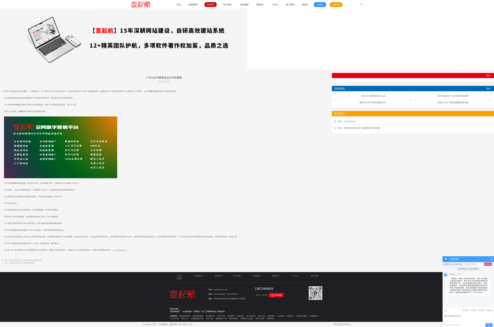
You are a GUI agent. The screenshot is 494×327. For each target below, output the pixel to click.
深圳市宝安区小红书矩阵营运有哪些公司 (25, 260)
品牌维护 (231, 316)
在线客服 (276, 295)
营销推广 (290, 316)
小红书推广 (227, 4)
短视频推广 (193, 4)
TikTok (275, 4)
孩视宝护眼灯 (302, 316)
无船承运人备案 (246, 319)
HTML (185, 324)
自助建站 (320, 4)
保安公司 (184, 319)
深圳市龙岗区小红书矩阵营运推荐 (453, 96)
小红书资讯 (486, 66)
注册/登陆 (336, 4)
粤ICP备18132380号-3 (342, 324)
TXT (191, 324)
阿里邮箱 (270, 319)
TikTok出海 (174, 319)
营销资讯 (210, 4)
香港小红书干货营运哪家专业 (372, 102)
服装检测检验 (198, 316)
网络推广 (260, 4)
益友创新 (261, 316)
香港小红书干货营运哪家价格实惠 (453, 102)
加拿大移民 (259, 319)
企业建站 (281, 316)
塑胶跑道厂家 (221, 319)
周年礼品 (209, 319)
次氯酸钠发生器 (197, 319)
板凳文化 (240, 316)
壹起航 (305, 4)
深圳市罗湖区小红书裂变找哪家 (21, 263)
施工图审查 (210, 316)
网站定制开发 (184, 316)
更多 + (488, 75)
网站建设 (244, 4)
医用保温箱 (233, 319)
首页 (179, 4)
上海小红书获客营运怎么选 (372, 96)
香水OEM (221, 316)
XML (179, 324)
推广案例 (290, 4)
